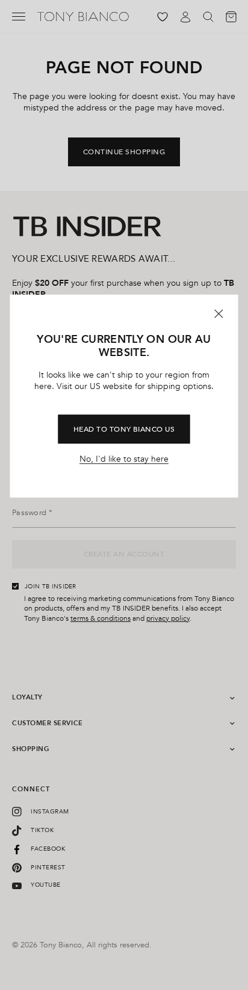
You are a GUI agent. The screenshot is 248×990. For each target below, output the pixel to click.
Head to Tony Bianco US (124, 429)
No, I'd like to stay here (124, 459)
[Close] (219, 313)
